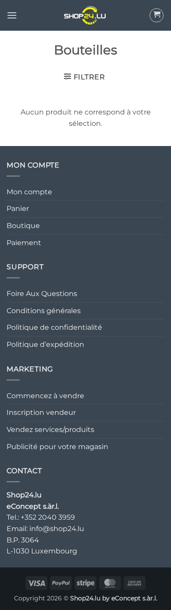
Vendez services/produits (50, 429)
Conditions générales (44, 311)
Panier (18, 208)
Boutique (23, 225)
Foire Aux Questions (42, 293)
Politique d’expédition (45, 344)
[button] (12, 15)
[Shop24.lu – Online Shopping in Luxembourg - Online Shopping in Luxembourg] (85, 15)
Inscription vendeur (41, 412)
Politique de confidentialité (54, 327)
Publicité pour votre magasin (57, 446)
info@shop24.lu (56, 528)
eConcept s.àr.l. (134, 598)
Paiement (24, 243)
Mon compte (29, 192)
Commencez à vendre (45, 396)
